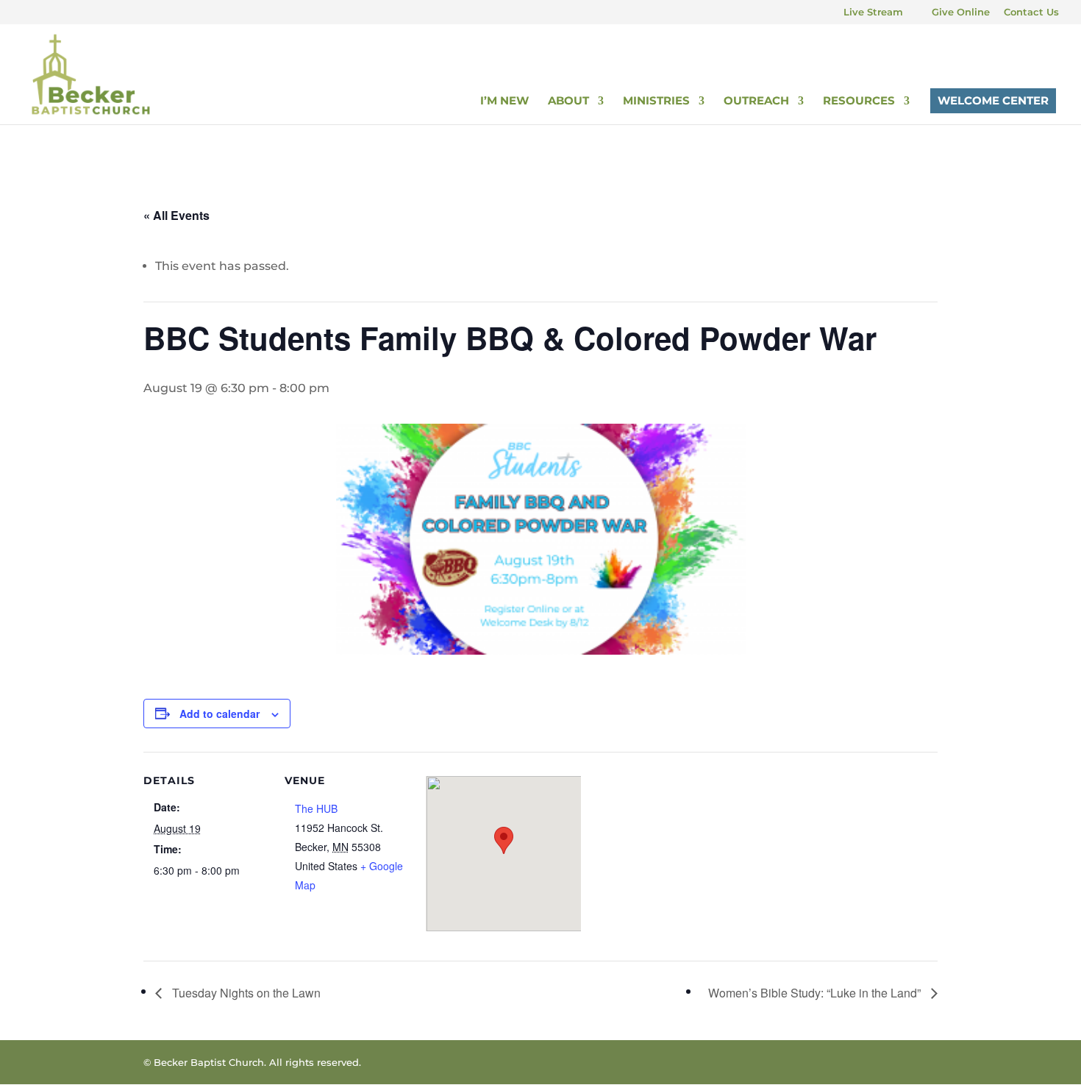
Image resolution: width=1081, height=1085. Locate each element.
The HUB (316, 808)
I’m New (504, 101)
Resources (859, 101)
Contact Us (1031, 12)
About (568, 101)
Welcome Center (993, 100)
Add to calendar (219, 713)
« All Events (176, 215)
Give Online (961, 12)
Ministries (656, 101)
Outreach (756, 101)
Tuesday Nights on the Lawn (245, 992)
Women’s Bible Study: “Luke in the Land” (816, 992)
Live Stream (873, 12)
